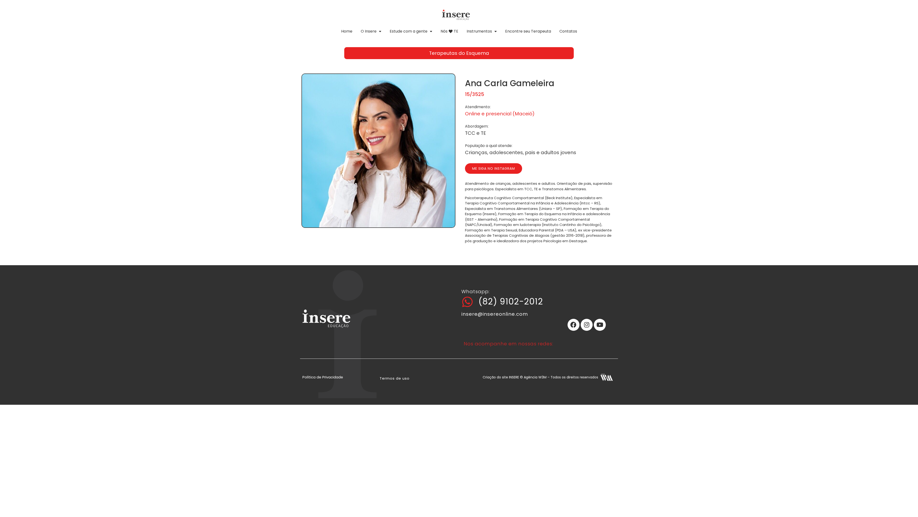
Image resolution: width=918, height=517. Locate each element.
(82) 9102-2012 (510, 301)
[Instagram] (587, 325)
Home (346, 31)
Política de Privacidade (322, 377)
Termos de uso (395, 378)
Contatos (568, 31)
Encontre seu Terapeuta (528, 31)
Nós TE (449, 31)
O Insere (369, 31)
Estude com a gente (408, 31)
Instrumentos (479, 31)
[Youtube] (600, 325)
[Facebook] (573, 325)
